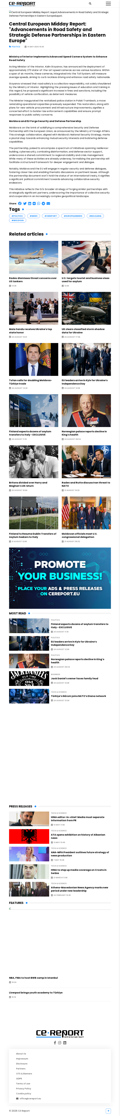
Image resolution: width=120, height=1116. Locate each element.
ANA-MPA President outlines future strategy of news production (80, 854)
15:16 (14, 997)
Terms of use (23, 1083)
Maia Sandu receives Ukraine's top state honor (30, 331)
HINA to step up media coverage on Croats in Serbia (79, 871)
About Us (21, 1053)
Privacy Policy (23, 1088)
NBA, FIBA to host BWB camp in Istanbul (33, 978)
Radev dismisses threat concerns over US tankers (33, 280)
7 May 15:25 (59, 860)
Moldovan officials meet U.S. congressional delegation (79, 535)
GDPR (19, 1078)
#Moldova (18, 220)
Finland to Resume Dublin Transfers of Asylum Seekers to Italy (32, 535)
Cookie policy (23, 1093)
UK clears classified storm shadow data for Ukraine (83, 331)
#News (33, 216)
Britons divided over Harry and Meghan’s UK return (28, 484)
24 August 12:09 (72, 388)
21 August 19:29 (71, 490)
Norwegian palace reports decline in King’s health (84, 433)
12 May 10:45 (59, 842)
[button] (20, 203)
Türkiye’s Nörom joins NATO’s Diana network (78, 696)
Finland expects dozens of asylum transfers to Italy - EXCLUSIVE (30, 433)
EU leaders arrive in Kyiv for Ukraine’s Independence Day (85, 382)
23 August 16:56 (19, 490)
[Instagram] (60, 1042)
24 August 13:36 (61, 700)
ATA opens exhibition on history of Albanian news (78, 836)
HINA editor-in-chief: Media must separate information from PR (77, 819)
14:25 (14, 286)
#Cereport (50, 216)
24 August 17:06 (72, 337)
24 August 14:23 (20, 388)
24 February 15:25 (62, 895)
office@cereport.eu (30, 1098)
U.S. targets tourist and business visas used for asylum (85, 280)
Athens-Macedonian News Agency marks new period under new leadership (79, 889)
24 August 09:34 (72, 439)
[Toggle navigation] (108, 3)
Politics (16, 47)
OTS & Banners (24, 1073)
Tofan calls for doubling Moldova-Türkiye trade (30, 382)
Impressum (22, 1058)
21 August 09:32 (72, 541)
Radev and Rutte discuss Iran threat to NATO (86, 484)
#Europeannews (73, 216)
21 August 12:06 (19, 541)
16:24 (14, 982)
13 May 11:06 (59, 825)
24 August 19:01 (19, 337)
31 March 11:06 (60, 878)
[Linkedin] (64, 1042)
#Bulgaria (95, 216)
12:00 (66, 286)
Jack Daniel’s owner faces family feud (74, 678)
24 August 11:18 (19, 439)
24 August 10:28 (61, 683)
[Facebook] (56, 1042)
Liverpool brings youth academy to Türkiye (35, 992)
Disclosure (21, 1063)
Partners (20, 1068)
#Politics (17, 216)
